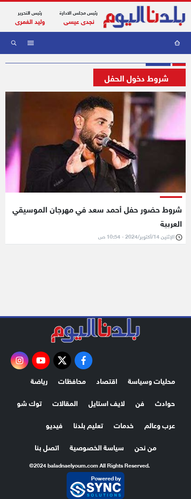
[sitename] (95, 330)
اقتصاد (106, 380)
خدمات (124, 424)
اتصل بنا (47, 447)
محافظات (72, 380)
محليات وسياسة (151, 380)
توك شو (29, 402)
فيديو (54, 424)
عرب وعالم (159, 424)
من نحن (145, 447)
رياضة (39, 380)
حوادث (165, 402)
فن (139, 402)
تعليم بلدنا (88, 424)
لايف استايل (106, 402)
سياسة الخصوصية (97, 447)
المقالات (65, 402)
